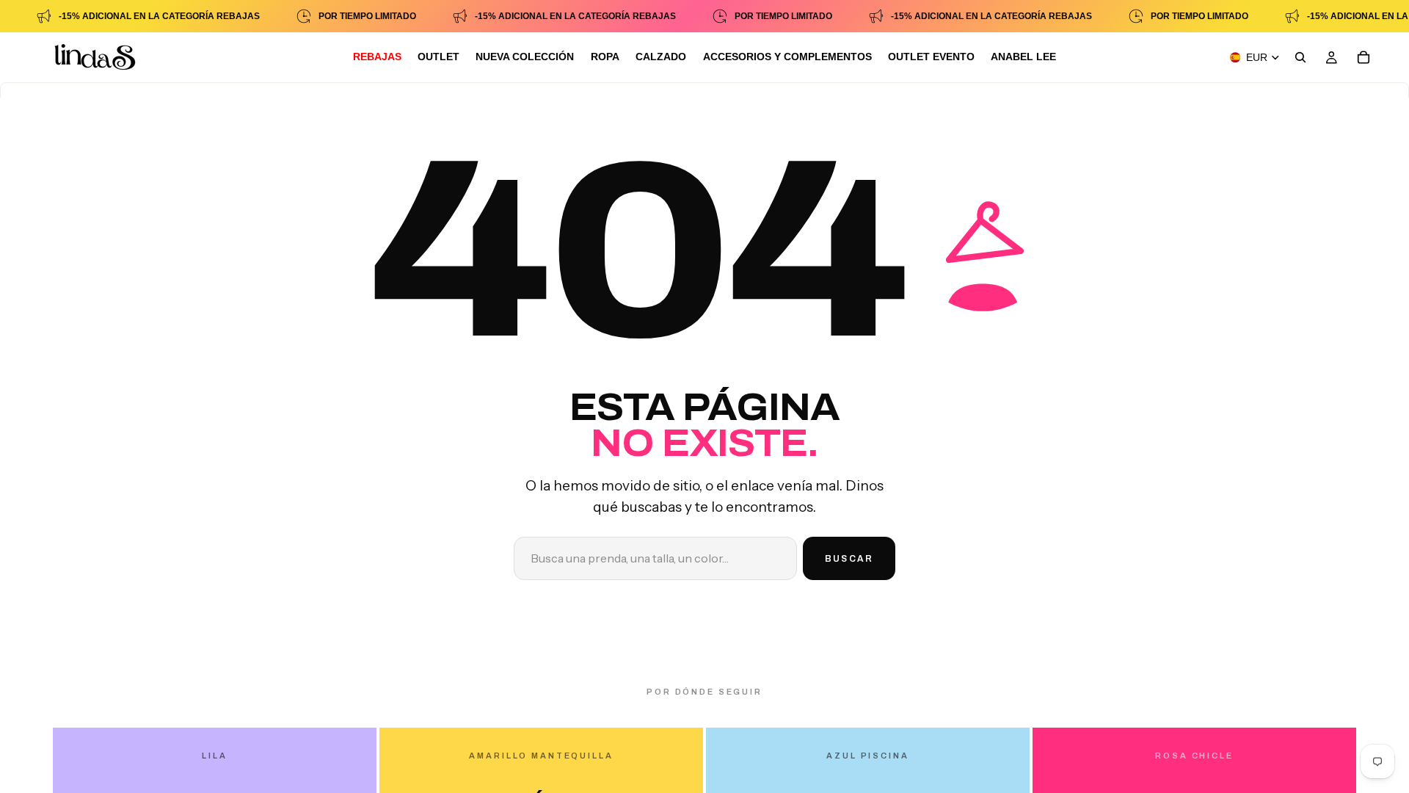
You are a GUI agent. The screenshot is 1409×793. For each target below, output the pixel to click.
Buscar (849, 559)
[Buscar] (1300, 57)
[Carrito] (1363, 57)
